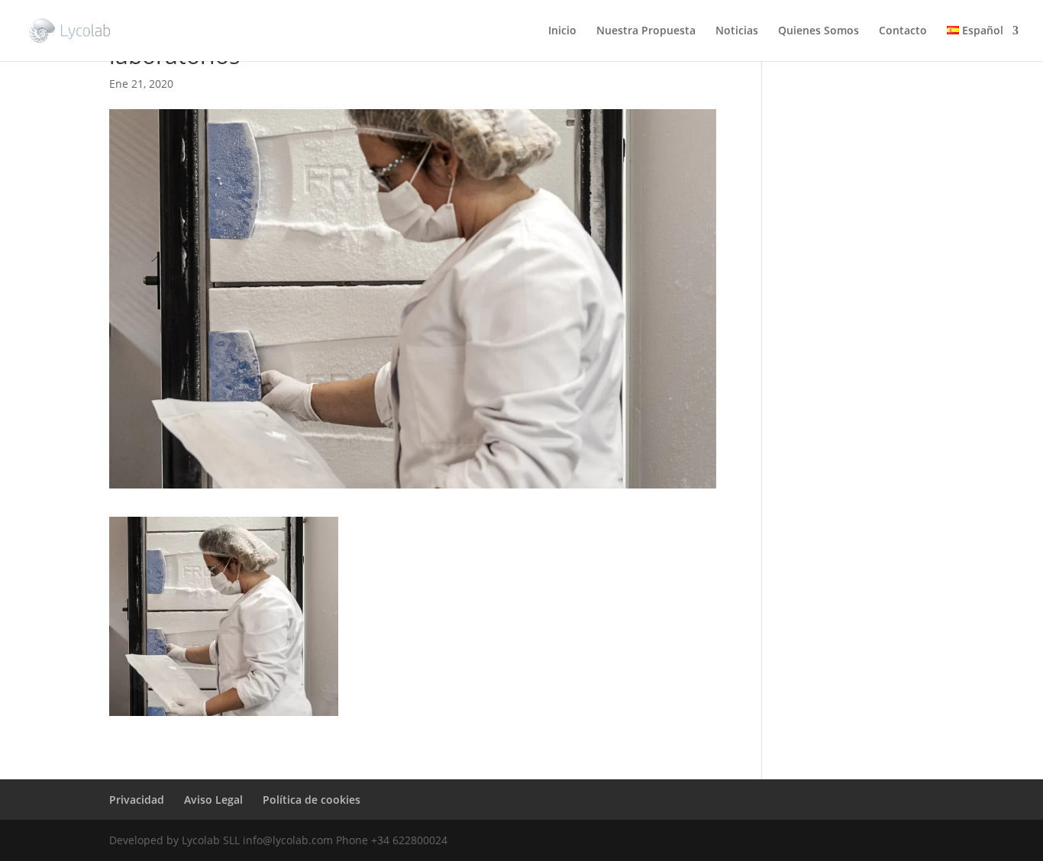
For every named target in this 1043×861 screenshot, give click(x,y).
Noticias (736, 31)
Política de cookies (311, 799)
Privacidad (136, 799)
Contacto (903, 31)
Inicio (562, 31)
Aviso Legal (213, 799)
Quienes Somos (818, 31)
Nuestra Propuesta (646, 31)
